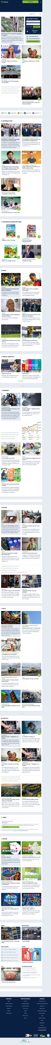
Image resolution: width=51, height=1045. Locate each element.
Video (4, 817)
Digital (4, 507)
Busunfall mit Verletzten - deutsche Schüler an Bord (10, 957)
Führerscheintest (25, 1006)
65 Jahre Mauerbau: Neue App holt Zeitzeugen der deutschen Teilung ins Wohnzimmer (15, 572)
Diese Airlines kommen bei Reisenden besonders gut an (10, 780)
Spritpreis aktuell (8, 1003)
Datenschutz (42, 1008)
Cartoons (25, 1001)
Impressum (42, 1006)
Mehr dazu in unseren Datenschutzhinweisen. (20, 830)
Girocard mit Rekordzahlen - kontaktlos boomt (9, 436)
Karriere (42, 1025)
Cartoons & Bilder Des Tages (11, 222)
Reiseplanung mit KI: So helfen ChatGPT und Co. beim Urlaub (11, 566)
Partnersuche (9, 1013)
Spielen (4, 839)
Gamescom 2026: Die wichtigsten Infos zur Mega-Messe (10, 568)
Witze (25, 1018)
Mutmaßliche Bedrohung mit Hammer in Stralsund (30, 977)
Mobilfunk (30, 1)
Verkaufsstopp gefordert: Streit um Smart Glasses (9, 570)
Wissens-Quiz (25, 1015)
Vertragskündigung (42, 1027)
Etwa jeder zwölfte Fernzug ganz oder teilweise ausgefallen (11, 434)
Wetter (8, 1010)
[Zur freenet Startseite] (4, 1)
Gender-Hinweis (42, 1018)
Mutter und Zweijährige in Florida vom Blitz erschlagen (10, 92)
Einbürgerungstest (25, 1003)
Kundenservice (42, 1001)
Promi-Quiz (25, 1008)
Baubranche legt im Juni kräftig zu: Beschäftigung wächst (10, 432)
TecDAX (24, 439)
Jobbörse (9, 1008)
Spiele (25, 1010)
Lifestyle (5, 718)
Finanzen (5, 390)
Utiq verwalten (42, 1013)
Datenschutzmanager (42, 1010)
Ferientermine (9, 1006)
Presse (42, 1020)
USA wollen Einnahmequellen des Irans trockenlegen (10, 960)
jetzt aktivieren (6, 827)
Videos (25, 1013)
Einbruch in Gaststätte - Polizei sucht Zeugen (29, 968)
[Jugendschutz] (25, 1040)
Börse (9, 1001)
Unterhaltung (7, 121)
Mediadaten (42, 1022)
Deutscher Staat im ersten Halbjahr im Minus (9, 438)
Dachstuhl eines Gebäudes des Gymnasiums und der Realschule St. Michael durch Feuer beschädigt (30, 972)
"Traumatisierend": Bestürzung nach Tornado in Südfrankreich (11, 90)
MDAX (23, 437)
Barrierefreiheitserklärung (42, 1003)
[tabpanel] (12, 29)
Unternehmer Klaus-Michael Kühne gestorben (9, 949)
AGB (42, 1015)
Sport (4, 270)
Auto (4, 608)
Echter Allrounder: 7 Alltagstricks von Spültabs (9, 952)
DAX (23, 435)
